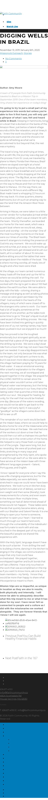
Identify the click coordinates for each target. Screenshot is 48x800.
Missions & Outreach (11, 53)
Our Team (20, 739)
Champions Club (21, 761)
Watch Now (16, 773)
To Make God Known (25, 724)
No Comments (13, 58)
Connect (13, 765)
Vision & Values (25, 743)
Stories (28, 53)
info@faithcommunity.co (14, 692)
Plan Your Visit (19, 731)
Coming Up (15, 769)
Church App (16, 776)
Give (9, 22)
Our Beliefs (21, 746)
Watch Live (12, 26)
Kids (9, 754)
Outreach (20, 750)
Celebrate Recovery (23, 780)
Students (14, 758)
